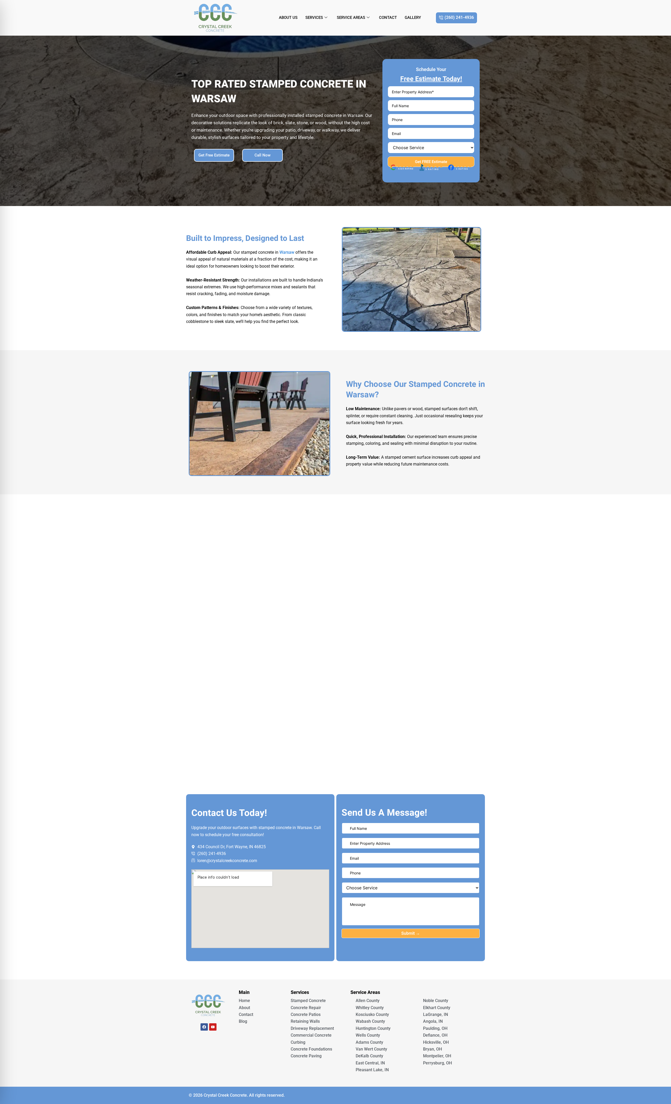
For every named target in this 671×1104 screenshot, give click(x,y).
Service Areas (351, 17)
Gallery (413, 17)
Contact (388, 17)
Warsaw (286, 252)
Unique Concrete (208, 1041)
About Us (288, 17)
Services (314, 17)
